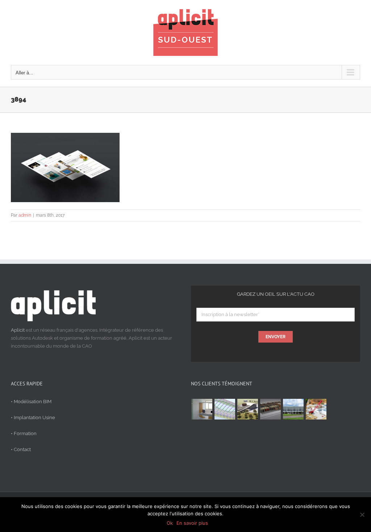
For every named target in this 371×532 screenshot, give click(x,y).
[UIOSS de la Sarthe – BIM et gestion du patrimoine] (202, 409)
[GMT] (293, 409)
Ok (170, 523)
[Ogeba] (316, 409)
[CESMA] (224, 409)
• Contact (21, 449)
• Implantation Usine (33, 417)
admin (24, 215)
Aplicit (18, 330)
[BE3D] (270, 409)
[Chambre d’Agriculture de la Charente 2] (247, 409)
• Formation (24, 433)
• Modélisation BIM (31, 401)
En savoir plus (192, 523)
